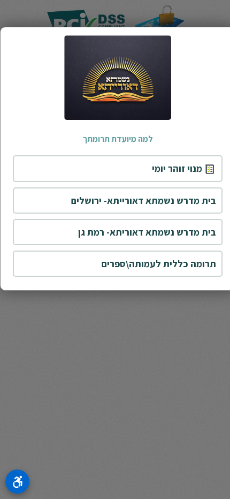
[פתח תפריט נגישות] (17, 482)
